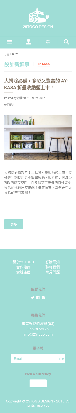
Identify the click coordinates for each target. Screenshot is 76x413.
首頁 (6, 54)
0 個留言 (9, 104)
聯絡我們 (52, 267)
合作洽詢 (23, 267)
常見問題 (52, 272)
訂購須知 (52, 262)
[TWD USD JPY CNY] (38, 383)
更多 (14, 224)
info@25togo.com (38, 334)
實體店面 (23, 272)
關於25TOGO (23, 262)
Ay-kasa (44, 64)
